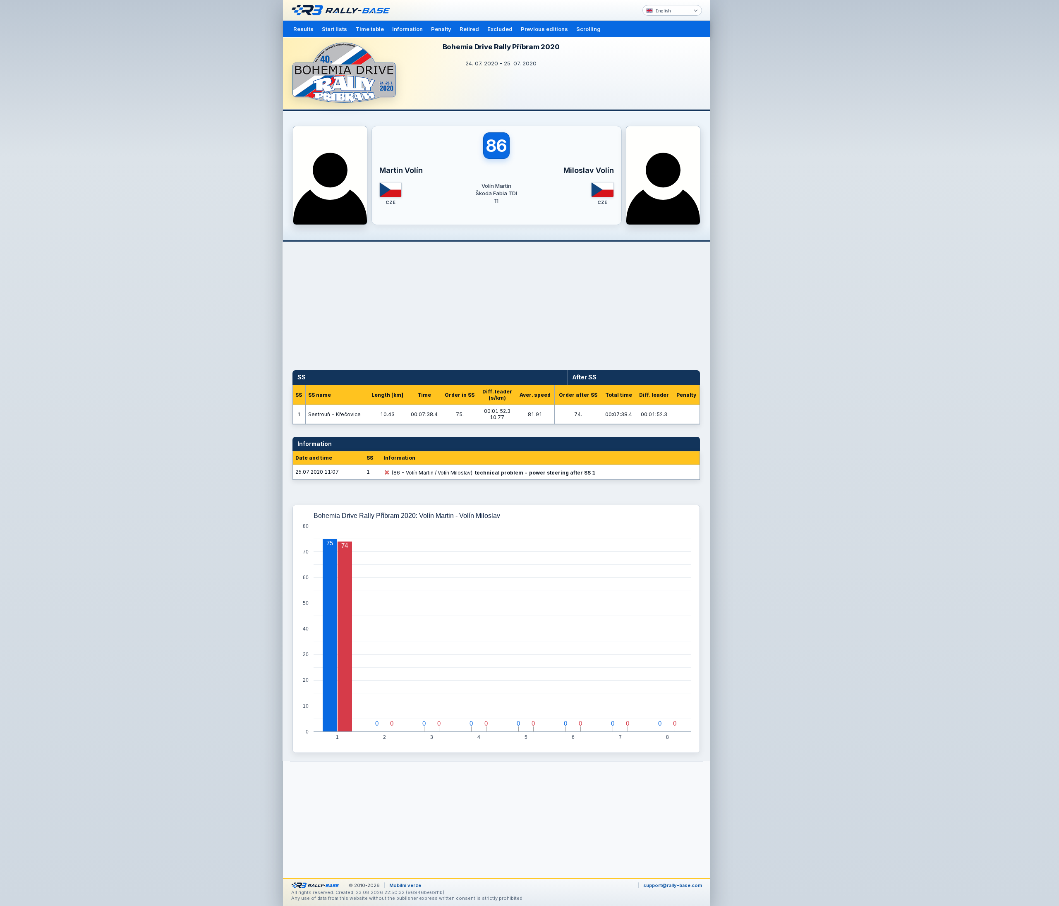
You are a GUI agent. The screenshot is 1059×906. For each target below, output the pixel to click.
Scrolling (588, 29)
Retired (469, 29)
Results (303, 29)
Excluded (500, 29)
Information (407, 29)
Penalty (441, 29)
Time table (369, 29)
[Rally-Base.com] (343, 10)
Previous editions (544, 29)
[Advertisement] (745, 128)
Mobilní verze (405, 885)
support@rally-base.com (672, 885)
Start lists (334, 29)
